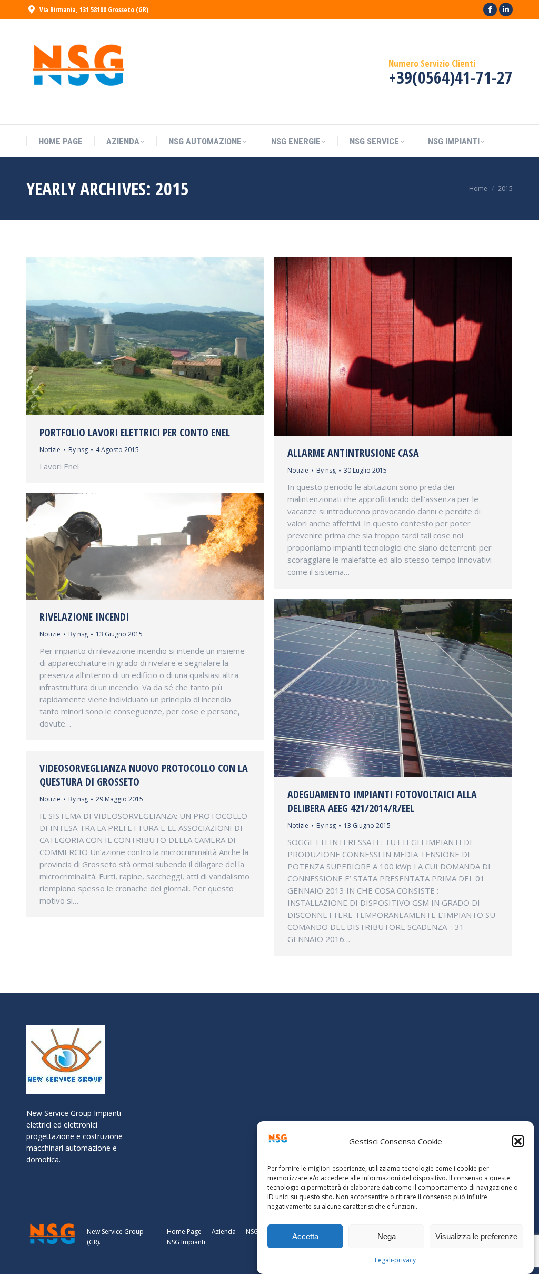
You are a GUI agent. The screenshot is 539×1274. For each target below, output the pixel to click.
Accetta (305, 1236)
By (78, 449)
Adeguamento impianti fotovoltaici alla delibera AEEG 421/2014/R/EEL (382, 801)
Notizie (50, 449)
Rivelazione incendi (84, 617)
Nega (386, 1236)
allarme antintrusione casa (353, 453)
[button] (518, 1141)
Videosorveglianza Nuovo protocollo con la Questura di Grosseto (143, 775)
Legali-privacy (395, 1260)
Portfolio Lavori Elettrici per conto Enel (134, 432)
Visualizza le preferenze (476, 1236)
